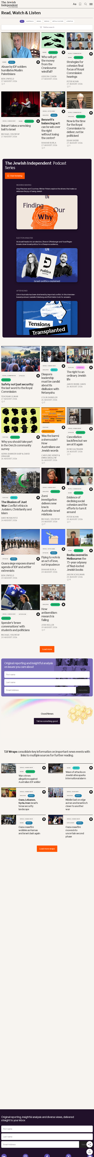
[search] (85, 4)
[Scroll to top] (89, 1152)
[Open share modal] (89, 1144)
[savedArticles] (80, 4)
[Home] (9, 4)
